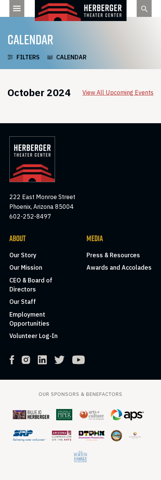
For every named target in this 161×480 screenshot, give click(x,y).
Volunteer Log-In (33, 336)
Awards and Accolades (119, 267)
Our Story (22, 255)
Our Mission (25, 267)
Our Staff (22, 301)
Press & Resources (113, 255)
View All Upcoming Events (118, 92)
